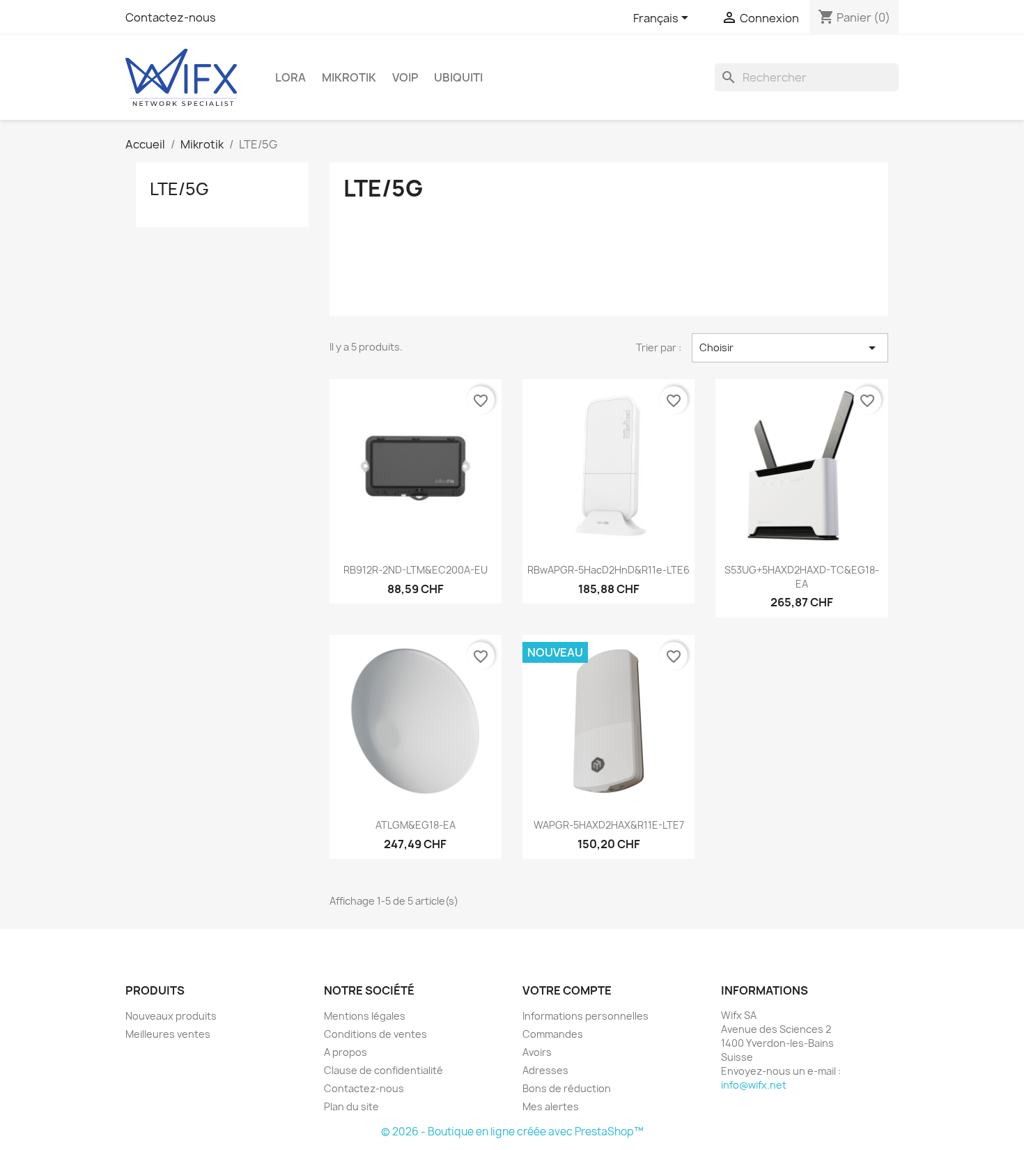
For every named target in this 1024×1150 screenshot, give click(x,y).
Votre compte (567, 990)
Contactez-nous (170, 17)
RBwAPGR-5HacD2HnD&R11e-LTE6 (608, 569)
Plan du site (351, 1106)
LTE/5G (179, 189)
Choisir (790, 347)
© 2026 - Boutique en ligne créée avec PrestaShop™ (512, 1131)
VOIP (405, 77)
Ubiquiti (458, 77)
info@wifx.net (753, 1084)
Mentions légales (364, 1015)
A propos (345, 1052)
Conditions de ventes (375, 1034)
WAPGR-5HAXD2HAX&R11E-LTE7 (609, 824)
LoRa (290, 77)
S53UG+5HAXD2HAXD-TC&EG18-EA (801, 576)
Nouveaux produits (171, 1015)
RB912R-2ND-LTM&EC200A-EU (415, 569)
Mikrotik (349, 77)
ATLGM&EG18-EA (415, 824)
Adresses (545, 1070)
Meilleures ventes (167, 1034)
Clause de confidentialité (383, 1070)
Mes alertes (550, 1106)
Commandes (552, 1034)
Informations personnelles (585, 1015)
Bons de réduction (566, 1088)
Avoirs (537, 1052)
